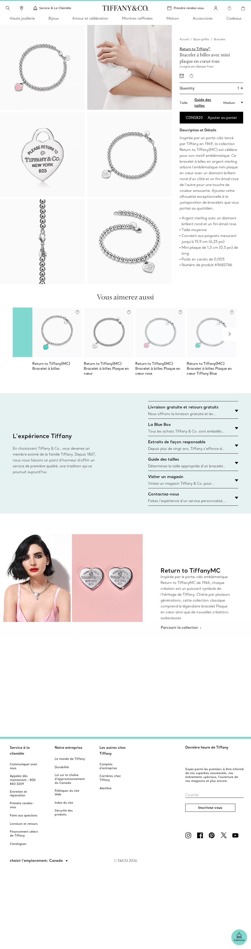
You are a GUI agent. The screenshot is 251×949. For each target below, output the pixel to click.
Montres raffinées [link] (137, 18)
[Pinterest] (213, 835)
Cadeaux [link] (233, 18)
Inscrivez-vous (210, 807)
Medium (229, 103)
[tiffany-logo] (125, 8)
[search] (8, 8)
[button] (8, 8)
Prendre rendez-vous (189, 8)
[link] (22, 8)
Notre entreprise (68, 747)
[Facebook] (201, 835)
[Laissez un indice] (182, 76)
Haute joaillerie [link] (22, 18)
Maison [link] (172, 18)
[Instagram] (189, 835)
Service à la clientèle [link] (55, 8)
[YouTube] (236, 835)
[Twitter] (224, 835)
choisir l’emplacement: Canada (37, 860)
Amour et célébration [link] (90, 18)
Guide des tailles (202, 103)
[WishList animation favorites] (229, 8)
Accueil (184, 39)
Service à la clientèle (20, 750)
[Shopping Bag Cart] (243, 8)
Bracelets (220, 39)
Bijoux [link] (54, 18)
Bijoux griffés (201, 39)
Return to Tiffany (195, 49)
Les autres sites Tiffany (113, 750)
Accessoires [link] (203, 18)
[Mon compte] (216, 8)
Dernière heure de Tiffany (206, 747)
